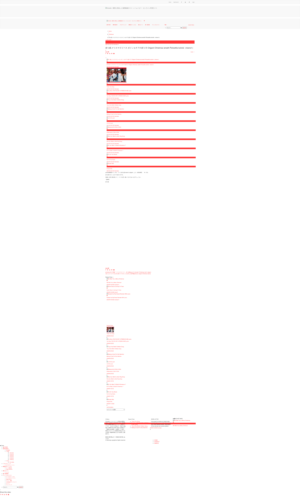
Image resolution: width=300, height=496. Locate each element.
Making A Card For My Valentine (114, 114)
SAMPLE (156, 443)
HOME (109, 24)
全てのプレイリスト (10, 465)
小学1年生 (11, 452)
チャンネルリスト (156, 24)
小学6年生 (11, 459)
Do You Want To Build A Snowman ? (115, 150)
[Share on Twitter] (107, 53)
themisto (115, 44)
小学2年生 (11, 454)
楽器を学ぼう (9, 479)
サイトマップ (9, 484)
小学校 (7, 451)
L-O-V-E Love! (110, 123)
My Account (176, 2)
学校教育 (115, 24)
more (192, 52)
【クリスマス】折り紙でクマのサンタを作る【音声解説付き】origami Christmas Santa (128, 273)
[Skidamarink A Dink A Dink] (114, 369)
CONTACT (157, 441)
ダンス (7, 472)
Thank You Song (110, 87)
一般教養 (148, 24)
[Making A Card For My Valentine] (115, 354)
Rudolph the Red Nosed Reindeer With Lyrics (117, 297)
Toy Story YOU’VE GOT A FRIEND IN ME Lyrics (118, 341)
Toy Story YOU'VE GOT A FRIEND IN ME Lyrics (118, 96)
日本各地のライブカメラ (11, 482)
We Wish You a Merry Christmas (114, 282)
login (193, 2)
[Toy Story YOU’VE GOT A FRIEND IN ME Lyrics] (119, 339)
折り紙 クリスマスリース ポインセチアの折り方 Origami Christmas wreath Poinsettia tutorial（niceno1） (130, 64)
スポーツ (141, 24)
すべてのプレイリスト (11, 478)
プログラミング (123, 24)
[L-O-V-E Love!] (111, 361)
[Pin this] (111, 53)
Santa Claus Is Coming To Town (114, 290)
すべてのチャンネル (10, 476)
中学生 (7, 460)
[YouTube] (185, 2)
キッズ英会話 (9, 468)
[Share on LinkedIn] (109, 53)
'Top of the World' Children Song (114, 105)
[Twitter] (189, 2)
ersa (116, 292)
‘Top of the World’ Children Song (114, 348)
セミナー (8, 483)
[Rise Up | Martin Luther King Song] (116, 376)
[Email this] (113, 53)
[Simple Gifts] (110, 399)
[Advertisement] (167, 13)
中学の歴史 (11, 462)
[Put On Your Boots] (112, 391)
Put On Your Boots (111, 159)
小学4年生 (11, 456)
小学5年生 (11, 458)
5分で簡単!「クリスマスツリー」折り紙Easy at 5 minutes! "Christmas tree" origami (128, 272)
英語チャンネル (132, 24)
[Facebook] (181, 2)
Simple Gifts (109, 168)
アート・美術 (9, 480)
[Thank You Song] (110, 329)
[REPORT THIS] (108, 52)
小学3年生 (11, 455)
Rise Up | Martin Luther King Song (114, 141)
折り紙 (107, 43)
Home (170, 2)
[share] (106, 52)
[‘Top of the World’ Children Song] (115, 346)
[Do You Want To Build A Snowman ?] (116, 384)
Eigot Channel (9, 469)
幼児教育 (8, 450)
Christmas (107, 41)
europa (116, 284)
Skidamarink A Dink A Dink (113, 132)
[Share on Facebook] (105, 53)
